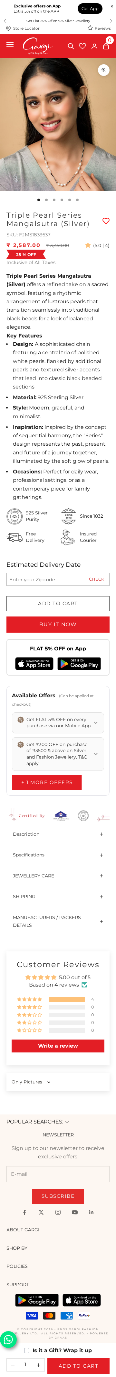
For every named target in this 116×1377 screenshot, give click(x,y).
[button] (89, 245)
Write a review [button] (58, 1046)
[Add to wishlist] (106, 220)
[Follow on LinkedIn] (91, 1212)
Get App (90, 8)
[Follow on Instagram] (58, 1212)
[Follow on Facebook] (24, 1212)
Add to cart (58, 603)
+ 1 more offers (47, 782)
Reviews (103, 28)
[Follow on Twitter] (41, 1212)
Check (96, 579)
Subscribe (58, 1196)
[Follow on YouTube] (75, 1212)
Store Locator (26, 28)
